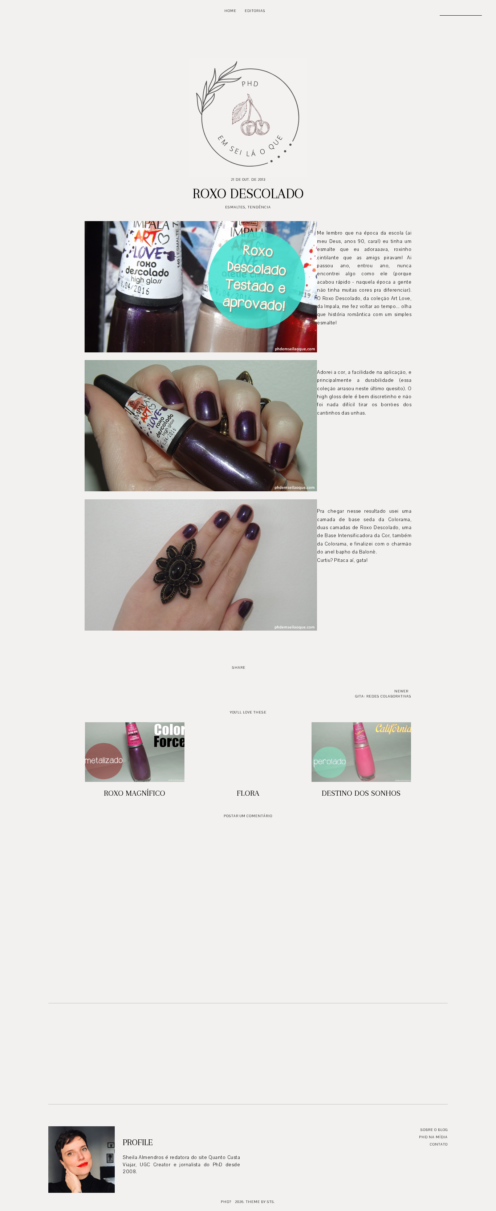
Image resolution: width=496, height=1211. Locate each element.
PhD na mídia (433, 1137)
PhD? (226, 1201)
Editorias (255, 10)
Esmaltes (235, 207)
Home (230, 10)
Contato (439, 1144)
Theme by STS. (260, 1201)
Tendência (259, 207)
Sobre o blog (434, 1129)
